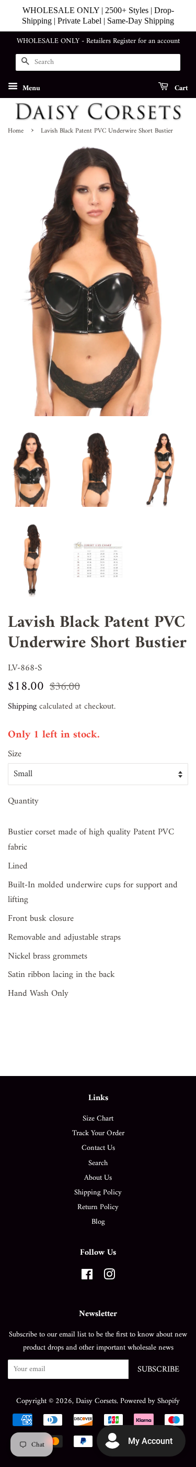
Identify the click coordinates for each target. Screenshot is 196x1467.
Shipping (22, 706)
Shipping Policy (98, 1192)
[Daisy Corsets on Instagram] (109, 1277)
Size (14, 754)
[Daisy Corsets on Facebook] (87, 1277)
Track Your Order (98, 1133)
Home (16, 131)
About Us (98, 1178)
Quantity (23, 801)
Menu (30, 87)
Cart (180, 87)
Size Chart (98, 1118)
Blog (98, 1222)
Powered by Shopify (150, 1401)
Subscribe (158, 1369)
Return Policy (98, 1207)
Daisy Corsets (96, 1401)
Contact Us (98, 1148)
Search (98, 1163)
